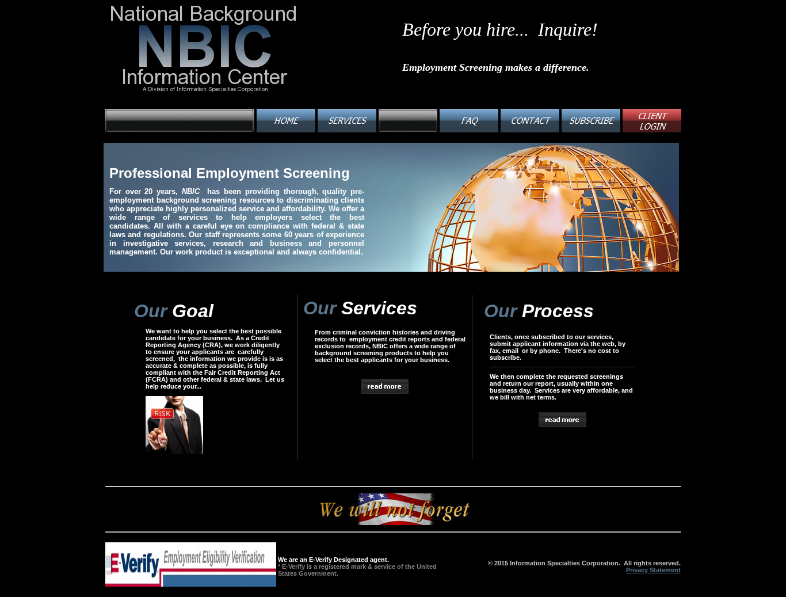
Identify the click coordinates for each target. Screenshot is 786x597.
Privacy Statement (653, 569)
